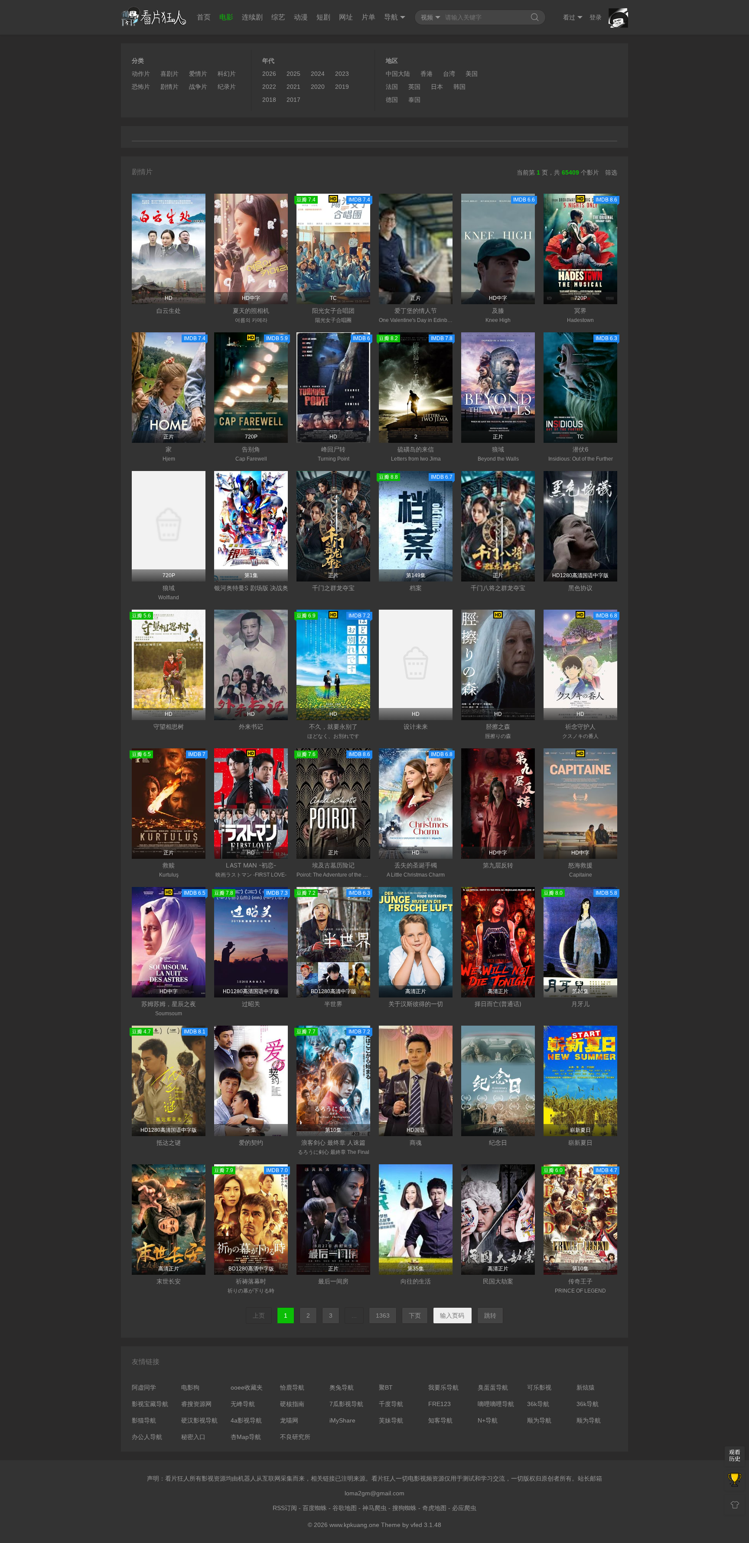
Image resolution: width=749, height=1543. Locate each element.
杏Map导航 (246, 1436)
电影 (226, 17)
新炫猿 (585, 1387)
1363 (383, 1315)
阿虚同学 (144, 1387)
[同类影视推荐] (735, 1481)
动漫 (301, 17)
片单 (368, 17)
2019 (342, 86)
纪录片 (227, 86)
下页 (415, 1315)
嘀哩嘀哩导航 (496, 1403)
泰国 (414, 99)
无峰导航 (243, 1403)
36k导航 (538, 1403)
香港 (426, 73)
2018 (269, 99)
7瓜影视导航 (346, 1403)
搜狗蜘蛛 (404, 1507)
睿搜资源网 (196, 1403)
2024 (318, 73)
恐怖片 (141, 86)
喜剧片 (169, 73)
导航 (391, 17)
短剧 (323, 17)
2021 (293, 86)
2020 (318, 86)
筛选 (611, 172)
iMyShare (342, 1420)
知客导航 (440, 1420)
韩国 (459, 86)
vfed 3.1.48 (425, 1524)
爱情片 (198, 73)
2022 (269, 86)
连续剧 (252, 17)
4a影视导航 (246, 1420)
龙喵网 (289, 1420)
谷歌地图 (344, 1507)
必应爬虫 (464, 1507)
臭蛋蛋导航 (493, 1387)
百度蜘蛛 (315, 1507)
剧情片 (169, 86)
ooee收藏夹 (247, 1387)
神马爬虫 (374, 1507)
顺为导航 (539, 1420)
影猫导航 (144, 1420)
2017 (293, 99)
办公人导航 (147, 1436)
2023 (342, 73)
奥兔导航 (341, 1387)
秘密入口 (193, 1436)
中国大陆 (398, 73)
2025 (293, 73)
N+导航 (488, 1420)
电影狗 (190, 1387)
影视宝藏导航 (150, 1403)
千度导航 (391, 1403)
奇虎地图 (434, 1507)
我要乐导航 (443, 1387)
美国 (472, 73)
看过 (569, 17)
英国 (414, 86)
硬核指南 (292, 1403)
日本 (437, 86)
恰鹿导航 (292, 1387)
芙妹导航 (391, 1420)
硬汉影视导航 (199, 1420)
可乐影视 (539, 1387)
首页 (204, 17)
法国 (392, 86)
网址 (346, 17)
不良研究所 (295, 1436)
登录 (595, 17)
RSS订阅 (285, 1507)
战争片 (198, 86)
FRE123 (439, 1403)
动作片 (141, 73)
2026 (269, 73)
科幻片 (227, 73)
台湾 (449, 73)
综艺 (278, 17)
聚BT (386, 1387)
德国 (392, 99)
